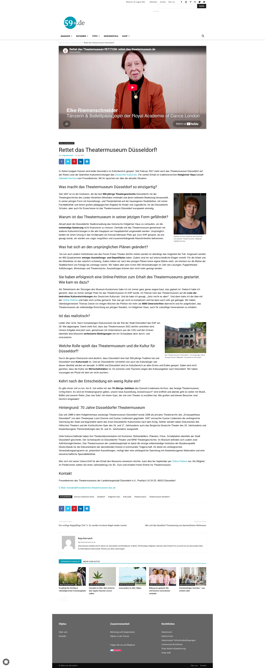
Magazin (65, 36)
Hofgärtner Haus (114, 497)
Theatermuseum (140, 497)
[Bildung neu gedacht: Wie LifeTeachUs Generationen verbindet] (162, 576)
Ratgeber (81, 36)
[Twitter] (200, 2)
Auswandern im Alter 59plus (130, 588)
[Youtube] (204, 2)
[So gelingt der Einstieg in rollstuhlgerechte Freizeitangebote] (72, 576)
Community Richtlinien (172, 644)
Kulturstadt (127, 497)
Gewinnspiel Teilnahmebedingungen (178, 640)
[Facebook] (181, 2)
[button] (203, 36)
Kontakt (163, 2)
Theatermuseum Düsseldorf (159, 497)
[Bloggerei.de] (115, 651)
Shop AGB (166, 652)
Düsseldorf (101, 497)
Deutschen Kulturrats (126, 174)
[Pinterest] (190, 2)
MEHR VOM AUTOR (91, 561)
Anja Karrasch (67, 155)
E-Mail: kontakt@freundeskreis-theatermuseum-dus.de (87, 487)
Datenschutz (167, 636)
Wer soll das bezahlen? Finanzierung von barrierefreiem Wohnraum (175, 525)
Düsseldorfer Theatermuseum (120, 407)
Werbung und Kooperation (122, 632)
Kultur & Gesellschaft (73, 42)
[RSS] (195, 2)
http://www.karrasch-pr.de (86, 542)
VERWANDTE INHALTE (70, 561)
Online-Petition (70, 300)
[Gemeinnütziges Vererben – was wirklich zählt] (192, 576)
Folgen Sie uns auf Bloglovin (122, 645)
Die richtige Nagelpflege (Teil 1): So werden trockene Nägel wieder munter (93, 525)
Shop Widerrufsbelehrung (173, 648)
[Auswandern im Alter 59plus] (132, 576)
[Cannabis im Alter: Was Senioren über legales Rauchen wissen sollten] (102, 576)
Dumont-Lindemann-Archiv (84, 497)
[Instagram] (186, 2)
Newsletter (153, 2)
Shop (125, 36)
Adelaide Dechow (68, 178)
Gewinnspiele (111, 36)
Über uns (171, 2)
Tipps (95, 36)
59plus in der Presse (119, 636)
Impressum (166, 632)
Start (61, 42)
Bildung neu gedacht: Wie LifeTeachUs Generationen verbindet (159, 591)
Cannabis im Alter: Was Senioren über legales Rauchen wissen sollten (102, 591)
